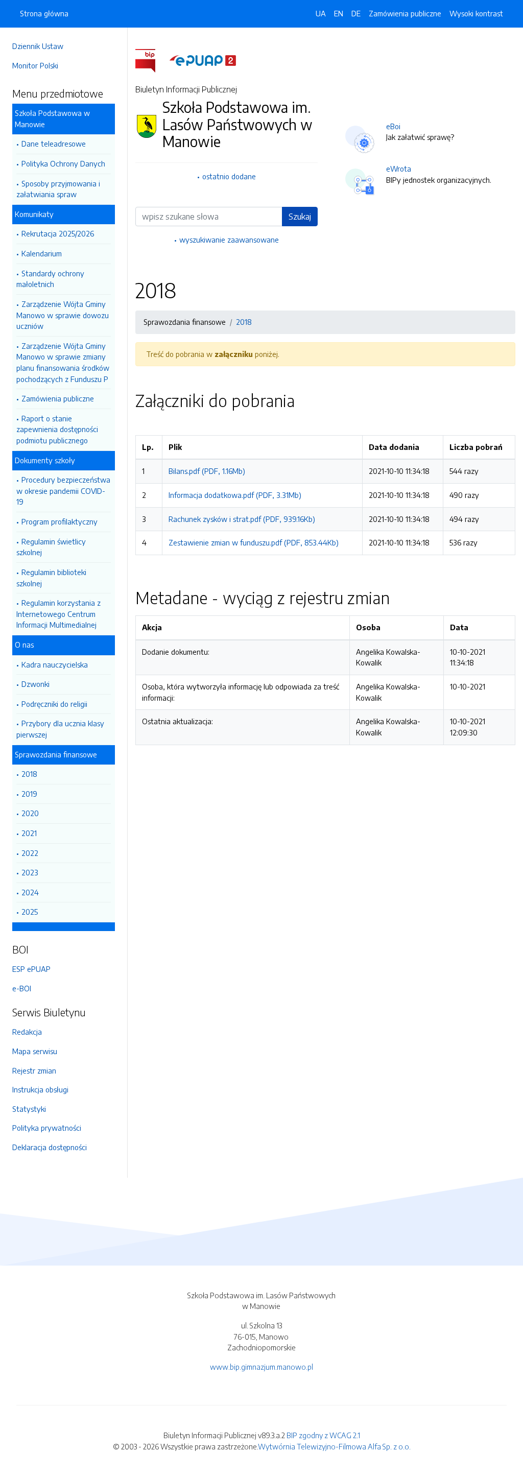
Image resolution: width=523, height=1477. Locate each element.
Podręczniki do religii (54, 703)
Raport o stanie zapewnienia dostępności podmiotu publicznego (57, 429)
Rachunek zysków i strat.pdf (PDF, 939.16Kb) (242, 518)
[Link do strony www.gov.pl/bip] (151, 59)
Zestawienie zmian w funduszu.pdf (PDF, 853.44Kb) (254, 542)
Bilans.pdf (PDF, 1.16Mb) (207, 470)
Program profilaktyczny (59, 521)
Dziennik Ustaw (37, 46)
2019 (29, 793)
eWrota (398, 168)
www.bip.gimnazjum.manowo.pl (261, 1366)
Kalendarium (41, 253)
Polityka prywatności (46, 1127)
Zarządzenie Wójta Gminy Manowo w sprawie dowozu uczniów (62, 314)
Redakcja (27, 1031)
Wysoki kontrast (476, 13)
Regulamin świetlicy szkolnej (51, 547)
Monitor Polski (35, 65)
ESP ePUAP (31, 968)
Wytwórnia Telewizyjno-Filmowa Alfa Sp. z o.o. (334, 1446)
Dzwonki (35, 683)
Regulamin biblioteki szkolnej (51, 577)
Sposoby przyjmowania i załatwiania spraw (58, 189)
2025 (29, 911)
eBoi (393, 126)
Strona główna (44, 13)
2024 (30, 892)
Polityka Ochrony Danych (63, 163)
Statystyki (29, 1108)
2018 (29, 773)
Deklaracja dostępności (49, 1147)
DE (356, 13)
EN (338, 13)
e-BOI (21, 988)
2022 (29, 852)
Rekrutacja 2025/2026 (57, 233)
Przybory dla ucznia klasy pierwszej (60, 729)
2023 (29, 872)
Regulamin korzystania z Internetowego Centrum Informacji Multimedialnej (58, 613)
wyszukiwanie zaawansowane (229, 239)
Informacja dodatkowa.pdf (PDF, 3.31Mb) (235, 494)
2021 (29, 833)
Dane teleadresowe (53, 143)
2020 (30, 813)
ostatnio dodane (229, 176)
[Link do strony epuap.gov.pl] (203, 59)
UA (321, 13)
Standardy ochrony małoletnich (50, 279)
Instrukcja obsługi (40, 1089)
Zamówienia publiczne (57, 398)
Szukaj (300, 216)
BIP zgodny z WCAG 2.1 (323, 1435)
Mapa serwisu (34, 1051)
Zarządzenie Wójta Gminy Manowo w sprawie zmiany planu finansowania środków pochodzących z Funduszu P (62, 362)
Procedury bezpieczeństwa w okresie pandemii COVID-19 (63, 490)
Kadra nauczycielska (54, 664)
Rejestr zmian (34, 1070)
